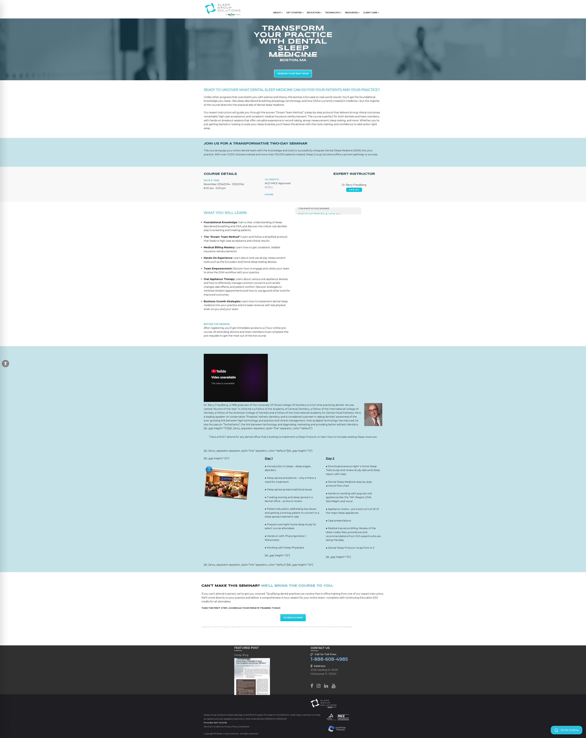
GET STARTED (294, 12)
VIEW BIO (354, 189)
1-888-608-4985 (329, 659)
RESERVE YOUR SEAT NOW (293, 73)
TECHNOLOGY (332, 12)
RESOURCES (351, 12)
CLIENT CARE (370, 12)
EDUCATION (313, 12)
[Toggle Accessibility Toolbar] (5, 364)
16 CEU (269, 187)
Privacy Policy (231, 726)
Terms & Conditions (213, 726)
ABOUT (277, 12)
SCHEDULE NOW (293, 617)
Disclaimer (244, 726)
